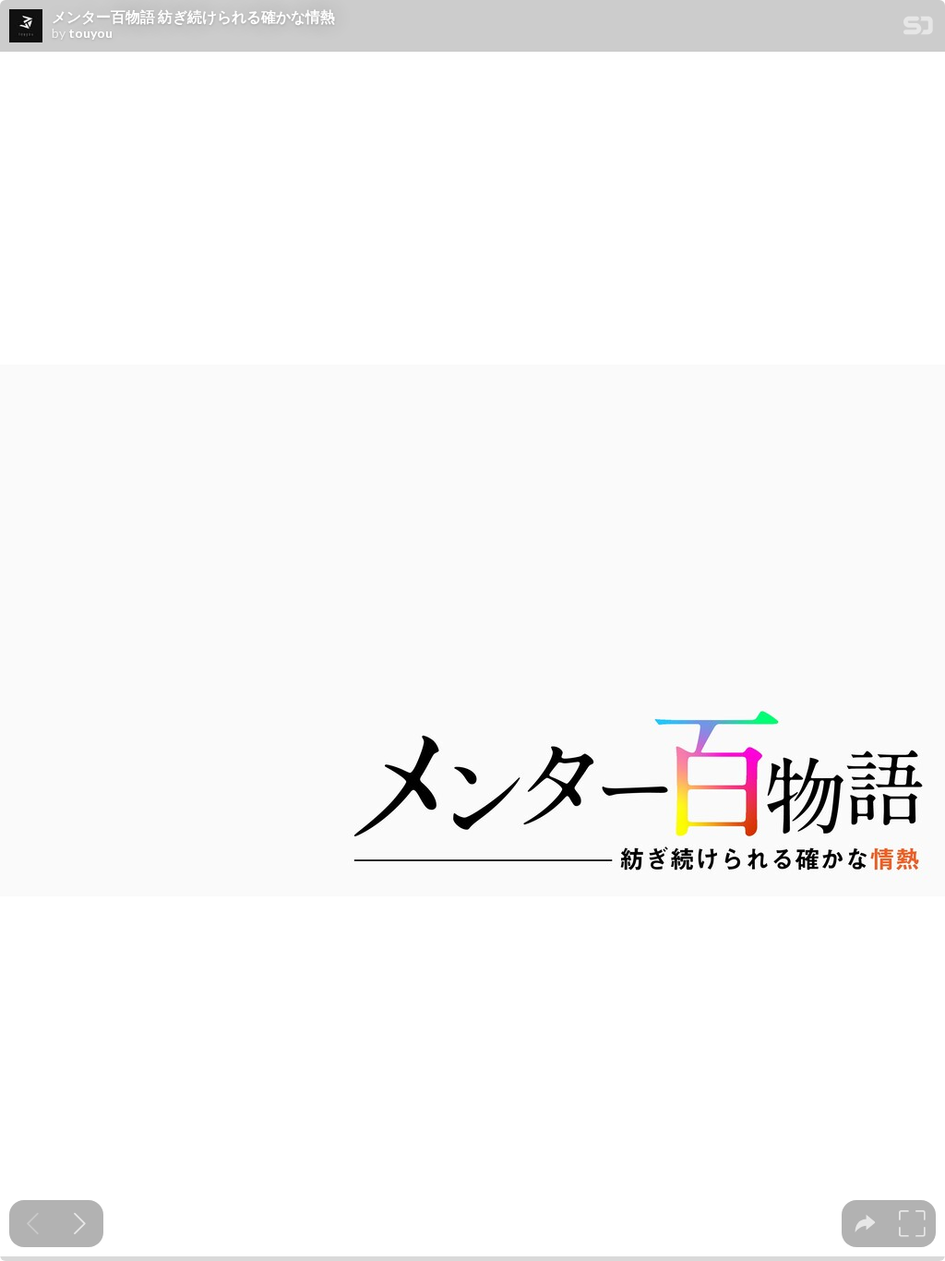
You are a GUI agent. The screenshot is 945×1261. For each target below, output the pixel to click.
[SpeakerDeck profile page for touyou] (25, 26)
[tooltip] (865, 1223)
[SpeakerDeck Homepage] (918, 29)
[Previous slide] (33, 1223)
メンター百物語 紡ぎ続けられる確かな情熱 (193, 16)
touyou (90, 33)
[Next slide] (80, 1223)
